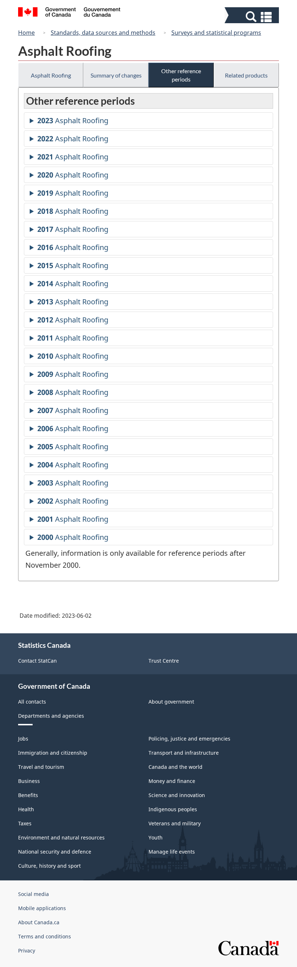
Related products (246, 75)
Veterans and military (174, 823)
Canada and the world (175, 766)
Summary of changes (116, 75)
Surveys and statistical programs (216, 33)
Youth (155, 837)
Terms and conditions (44, 936)
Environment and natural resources (61, 837)
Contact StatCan (37, 660)
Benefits (28, 795)
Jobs (23, 738)
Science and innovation (176, 795)
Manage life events (171, 851)
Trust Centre (163, 660)
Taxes (25, 823)
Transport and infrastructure (183, 752)
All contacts (32, 701)
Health (26, 809)
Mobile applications (42, 908)
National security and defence (54, 851)
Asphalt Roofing (51, 75)
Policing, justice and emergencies (189, 738)
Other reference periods (181, 75)
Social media (33, 894)
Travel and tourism (41, 766)
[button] (252, 17)
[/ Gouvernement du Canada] (69, 13)
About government (171, 701)
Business (29, 781)
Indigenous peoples (172, 809)
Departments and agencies (51, 715)
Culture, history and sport (49, 865)
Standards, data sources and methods (103, 33)
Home (26, 33)
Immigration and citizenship (52, 752)
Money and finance (171, 781)
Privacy (26, 950)
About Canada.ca (38, 922)
